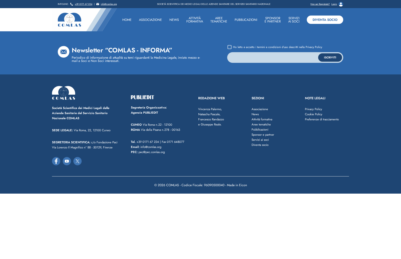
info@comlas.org (109, 4)
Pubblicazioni (260, 129)
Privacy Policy (314, 47)
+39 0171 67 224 (83, 4)
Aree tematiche (261, 124)
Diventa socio (325, 19)
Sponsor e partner (263, 134)
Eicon (243, 185)
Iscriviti (330, 57)
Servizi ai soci (260, 139)
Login (334, 4)
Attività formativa (262, 119)
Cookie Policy (313, 114)
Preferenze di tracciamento (322, 119)
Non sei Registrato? (320, 4)
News (255, 114)
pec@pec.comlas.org (148, 152)
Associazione (260, 109)
